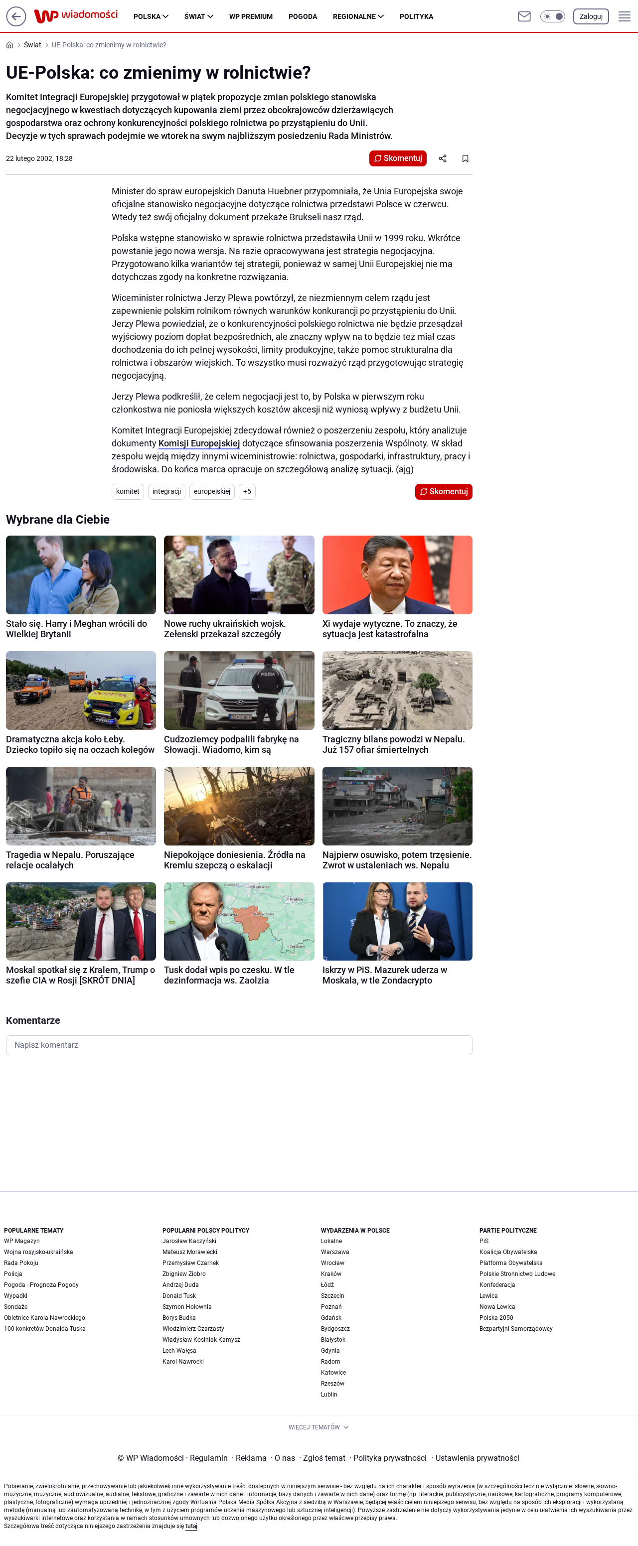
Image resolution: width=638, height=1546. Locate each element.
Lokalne (331, 1241)
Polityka (416, 16)
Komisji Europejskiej (199, 443)
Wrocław (332, 1263)
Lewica (488, 1295)
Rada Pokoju (21, 1263)
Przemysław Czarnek (190, 1263)
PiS (483, 1241)
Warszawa (335, 1252)
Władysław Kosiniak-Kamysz (201, 1339)
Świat (194, 16)
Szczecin (332, 1295)
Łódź (327, 1284)
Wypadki (15, 1295)
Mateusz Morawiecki (189, 1252)
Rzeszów (332, 1383)
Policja (13, 1273)
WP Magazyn (22, 1241)
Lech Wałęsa (179, 1350)
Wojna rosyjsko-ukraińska (38, 1252)
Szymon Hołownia (187, 1306)
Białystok (333, 1339)
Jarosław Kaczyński (189, 1241)
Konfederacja (497, 1284)
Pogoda (303, 16)
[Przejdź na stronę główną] (16, 23)
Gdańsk (331, 1317)
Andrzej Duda (180, 1284)
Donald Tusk (179, 1295)
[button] (552, 16)
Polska (147, 16)
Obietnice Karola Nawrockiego (44, 1317)
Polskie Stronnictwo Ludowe (517, 1273)
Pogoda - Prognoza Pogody (41, 1284)
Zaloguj (591, 16)
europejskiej (212, 491)
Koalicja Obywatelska (508, 1252)
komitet (128, 491)
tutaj (191, 1526)
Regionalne (354, 16)
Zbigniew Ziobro (184, 1273)
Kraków (331, 1273)
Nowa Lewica (497, 1306)
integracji (167, 491)
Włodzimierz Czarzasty (193, 1328)
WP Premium (251, 16)
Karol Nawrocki (183, 1361)
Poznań (331, 1306)
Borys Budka (179, 1317)
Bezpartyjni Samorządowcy (516, 1328)
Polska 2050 (496, 1317)
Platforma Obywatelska (511, 1263)
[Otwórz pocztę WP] (524, 16)
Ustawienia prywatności (475, 1458)
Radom (330, 1361)
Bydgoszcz (335, 1328)
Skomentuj (403, 158)
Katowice (333, 1372)
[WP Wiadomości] (84, 16)
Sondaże (15, 1306)
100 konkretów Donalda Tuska (45, 1328)
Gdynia (330, 1350)
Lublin (329, 1394)
